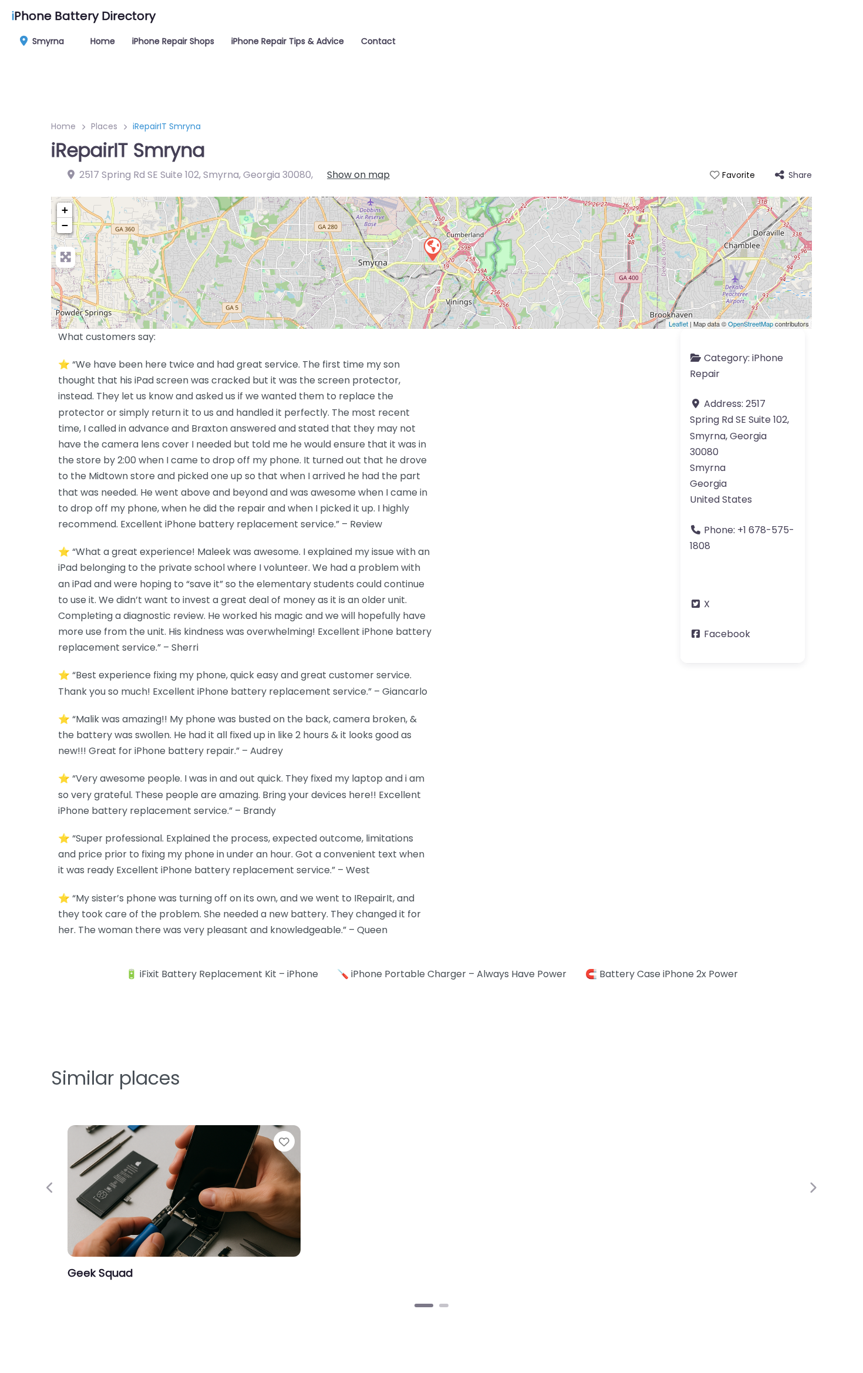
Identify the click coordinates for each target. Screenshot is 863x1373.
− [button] (65, 225)
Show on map (358, 174)
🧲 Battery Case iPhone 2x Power (661, 974)
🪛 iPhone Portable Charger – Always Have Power (452, 974)
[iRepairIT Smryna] (432, 248)
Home (102, 41)
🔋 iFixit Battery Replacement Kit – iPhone (222, 974)
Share (800, 175)
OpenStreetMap (750, 323)
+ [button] (65, 210)
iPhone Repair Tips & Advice (287, 41)
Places (104, 126)
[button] (50, 1187)
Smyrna (47, 41)
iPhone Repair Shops (173, 41)
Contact (378, 41)
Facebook (727, 634)
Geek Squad (100, 1273)
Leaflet (678, 323)
